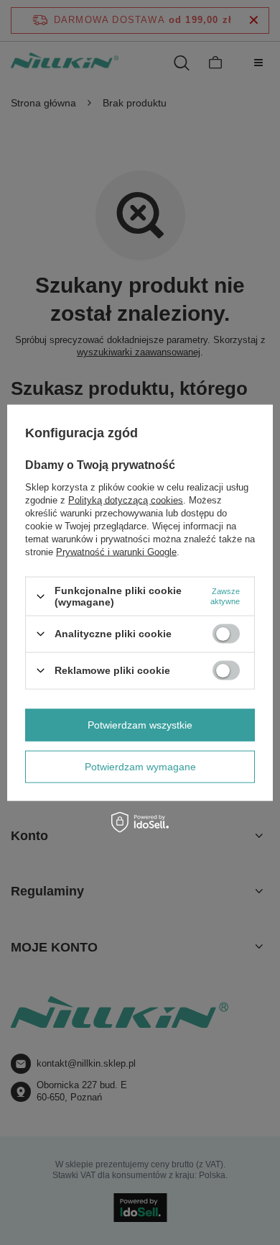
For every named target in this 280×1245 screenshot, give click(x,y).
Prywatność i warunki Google (116, 552)
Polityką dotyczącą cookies (125, 500)
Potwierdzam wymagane (140, 766)
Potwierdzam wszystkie (140, 725)
